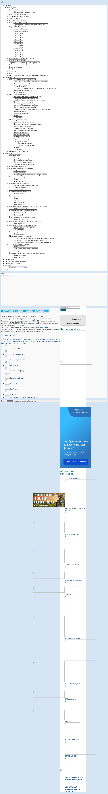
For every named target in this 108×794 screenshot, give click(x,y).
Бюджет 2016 (18, 54)
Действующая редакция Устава (24, 12)
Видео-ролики (19, 189)
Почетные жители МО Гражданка (21, 65)
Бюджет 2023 (18, 39)
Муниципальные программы (24, 128)
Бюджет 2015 (18, 56)
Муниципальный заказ (22, 137)
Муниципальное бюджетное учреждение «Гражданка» (28, 75)
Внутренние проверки (26, 145)
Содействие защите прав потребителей (23, 211)
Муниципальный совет (17, 94)
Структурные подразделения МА (25, 126)
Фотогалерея (13, 71)
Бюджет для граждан (21, 31)
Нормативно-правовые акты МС (25, 107)
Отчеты (16, 115)
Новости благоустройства (23, 160)
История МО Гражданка (17, 20)
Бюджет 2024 (18, 37)
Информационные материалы (24, 227)
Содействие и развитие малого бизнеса (23, 225)
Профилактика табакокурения (20, 192)
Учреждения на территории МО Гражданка (24, 63)
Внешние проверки (25, 143)
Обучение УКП (19, 202)
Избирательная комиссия (18, 22)
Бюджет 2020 (18, 46)
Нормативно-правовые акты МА (25, 130)
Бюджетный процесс (21, 29)
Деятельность (10, 154)
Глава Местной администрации (25, 122)
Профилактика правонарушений (21, 168)
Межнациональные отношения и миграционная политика (34, 238)
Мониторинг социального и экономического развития (37, 88)
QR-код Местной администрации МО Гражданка (72, 789)
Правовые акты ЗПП (21, 213)
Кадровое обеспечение (17, 60)
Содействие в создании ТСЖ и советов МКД (25, 221)
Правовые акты (19, 194)
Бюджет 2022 (18, 41)
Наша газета (9, 259)
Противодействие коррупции (15, 261)
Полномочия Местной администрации (27, 124)
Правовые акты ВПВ (21, 219)
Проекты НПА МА (20, 132)
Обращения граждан (12, 263)
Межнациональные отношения (20, 236)
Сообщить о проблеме (76, 462)
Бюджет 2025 (18, 35)
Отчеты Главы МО (20, 86)
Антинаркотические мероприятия (26, 185)
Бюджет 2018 (18, 50)
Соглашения (18, 118)
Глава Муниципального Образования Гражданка (31, 82)
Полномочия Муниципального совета (27, 96)
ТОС (11, 69)
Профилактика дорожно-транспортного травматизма (28, 206)
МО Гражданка (10, 8)
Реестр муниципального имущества (22, 58)
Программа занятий (8, 335)
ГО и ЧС (17, 200)
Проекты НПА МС (20, 111)
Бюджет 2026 (18, 33)
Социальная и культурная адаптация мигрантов (30, 240)
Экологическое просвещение (19, 244)
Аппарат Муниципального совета (26, 99)
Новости (12, 73)
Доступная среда (15, 18)
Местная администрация (18, 120)
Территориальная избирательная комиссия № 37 (31, 25)
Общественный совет (21, 134)
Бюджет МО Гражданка (17, 27)
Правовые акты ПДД (21, 208)
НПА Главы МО (19, 92)
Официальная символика (18, 14)
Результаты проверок (21, 113)
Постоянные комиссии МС (23, 103)
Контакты (8, 266)
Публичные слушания (13, 270)
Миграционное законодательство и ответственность (32, 242)
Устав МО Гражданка (16, 10)
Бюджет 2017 (18, 52)
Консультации (19, 230)
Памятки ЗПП (19, 215)
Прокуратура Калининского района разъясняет (30, 175)
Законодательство (20, 173)
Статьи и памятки (20, 187)
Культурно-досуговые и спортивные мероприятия (27, 232)
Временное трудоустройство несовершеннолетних (27, 253)
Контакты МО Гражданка (18, 268)
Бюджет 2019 (18, 48)
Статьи (16, 170)
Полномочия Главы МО (22, 84)
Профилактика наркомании (19, 183)
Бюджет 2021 (18, 44)
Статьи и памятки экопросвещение (26, 249)
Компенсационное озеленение (24, 162)
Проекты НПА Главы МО (23, 90)
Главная (8, 6)
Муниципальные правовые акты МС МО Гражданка (32, 109)
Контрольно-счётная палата (19, 151)
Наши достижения (15, 67)
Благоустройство (15, 156)
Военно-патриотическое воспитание (22, 217)
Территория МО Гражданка (19, 16)
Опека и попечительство (18, 166)
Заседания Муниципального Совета (26, 105)
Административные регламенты (25, 139)
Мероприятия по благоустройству (26, 158)
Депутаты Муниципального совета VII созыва (30, 101)
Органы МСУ (10, 77)
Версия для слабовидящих (74, 321)
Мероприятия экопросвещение (25, 251)
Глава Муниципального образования (22, 80)
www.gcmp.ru (44, 327)
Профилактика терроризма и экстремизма (24, 177)
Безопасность (14, 196)
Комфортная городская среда (24, 164)
